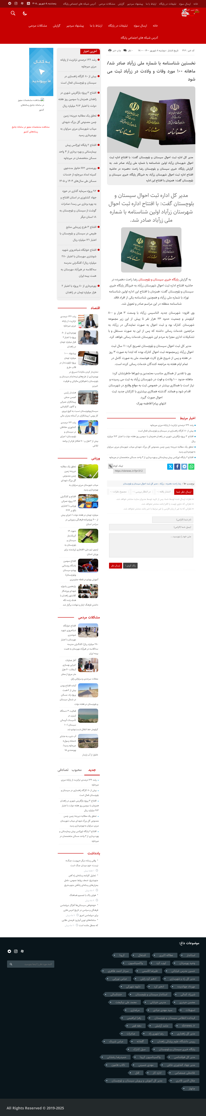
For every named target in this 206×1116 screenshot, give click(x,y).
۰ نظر (130, 50)
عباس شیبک (116, 1041)
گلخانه (140, 1041)
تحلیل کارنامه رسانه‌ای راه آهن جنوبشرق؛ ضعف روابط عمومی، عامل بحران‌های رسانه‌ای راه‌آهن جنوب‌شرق (81, 880)
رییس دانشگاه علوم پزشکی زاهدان (176, 1041)
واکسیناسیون (135, 963)
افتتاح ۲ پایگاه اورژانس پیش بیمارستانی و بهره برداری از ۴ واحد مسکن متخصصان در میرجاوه (151, 457)
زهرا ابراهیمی (134, 1018)
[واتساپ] (191, 467)
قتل (137, 1073)
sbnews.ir (188, 1026)
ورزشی (95, 458)
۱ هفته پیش (89, 870)
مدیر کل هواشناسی (184, 1057)
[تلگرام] (184, 467)
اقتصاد (95, 308)
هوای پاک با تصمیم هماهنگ (82, 895)
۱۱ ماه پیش (70, 925)
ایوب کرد (161, 963)
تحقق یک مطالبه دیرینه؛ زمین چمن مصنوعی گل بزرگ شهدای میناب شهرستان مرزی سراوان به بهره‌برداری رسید (79, 821)
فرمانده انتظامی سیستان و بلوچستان (174, 1018)
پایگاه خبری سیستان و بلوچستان (158, 279)
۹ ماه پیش (90, 900)
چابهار (192, 1088)
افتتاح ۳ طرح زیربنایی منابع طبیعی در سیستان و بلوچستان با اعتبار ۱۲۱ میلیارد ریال (78, 233)
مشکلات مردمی (107, 4)
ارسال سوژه (185, 4)
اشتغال (142, 955)
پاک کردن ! (130, 566)
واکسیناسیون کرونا (150, 1057)
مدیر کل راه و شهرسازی (182, 979)
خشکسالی (116, 994)
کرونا (122, 955)
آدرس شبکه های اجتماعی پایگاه (79, 4)
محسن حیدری (187, 1002)
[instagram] (16, 3)
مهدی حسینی (145, 1065)
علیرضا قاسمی (150, 971)
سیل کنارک (139, 1049)
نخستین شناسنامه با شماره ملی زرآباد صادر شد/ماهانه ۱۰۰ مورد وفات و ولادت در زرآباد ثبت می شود (151, 71)
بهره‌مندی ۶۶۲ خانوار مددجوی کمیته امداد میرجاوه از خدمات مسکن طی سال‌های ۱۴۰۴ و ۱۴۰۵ (77, 174)
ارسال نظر (115, 566)
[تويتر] (170, 467)
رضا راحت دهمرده (173, 483)
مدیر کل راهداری (186, 1033)
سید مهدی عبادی (162, 1010)
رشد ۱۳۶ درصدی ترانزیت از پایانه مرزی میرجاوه (172, 425)
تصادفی (63, 770)
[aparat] (22, 3)
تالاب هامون (118, 1065)
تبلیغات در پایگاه (167, 4)
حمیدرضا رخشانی (116, 1057)
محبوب (77, 770)
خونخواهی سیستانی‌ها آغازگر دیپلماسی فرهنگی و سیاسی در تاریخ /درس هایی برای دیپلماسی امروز (79, 910)
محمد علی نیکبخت (126, 1002)
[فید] (28, 3)
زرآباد (162, 483)
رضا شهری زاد (156, 1033)
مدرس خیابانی (158, 1002)
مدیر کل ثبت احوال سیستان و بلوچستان (140, 483)
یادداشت (94, 853)
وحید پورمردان (187, 963)
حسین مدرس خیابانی (183, 971)
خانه (196, 4)
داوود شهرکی (133, 986)
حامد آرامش (161, 1026)
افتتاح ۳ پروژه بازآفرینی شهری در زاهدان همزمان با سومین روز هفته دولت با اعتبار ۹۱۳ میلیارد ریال (77, 99)
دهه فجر (136, 1026)
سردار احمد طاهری (118, 971)
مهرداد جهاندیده (186, 986)
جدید (92, 770)
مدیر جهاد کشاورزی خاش (181, 1065)
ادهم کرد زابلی (148, 979)
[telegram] (9, 3)
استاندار (191, 955)
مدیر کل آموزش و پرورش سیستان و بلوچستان (137, 1080)
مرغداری (135, 1010)
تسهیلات (190, 1010)
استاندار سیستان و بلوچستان (151, 994)
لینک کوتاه (118, 466)
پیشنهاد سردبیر (135, 4)
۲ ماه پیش (90, 890)
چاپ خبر (117, 50)
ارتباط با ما (151, 4)
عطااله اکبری (166, 955)
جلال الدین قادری (185, 1080)
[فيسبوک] (177, 467)
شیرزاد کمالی (188, 994)
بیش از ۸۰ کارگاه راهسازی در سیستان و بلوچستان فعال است (166, 431)
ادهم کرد (159, 986)
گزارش (121, 4)
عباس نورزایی (119, 979)
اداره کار (157, 1073)
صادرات (131, 1033)
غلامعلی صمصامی (185, 1073)
